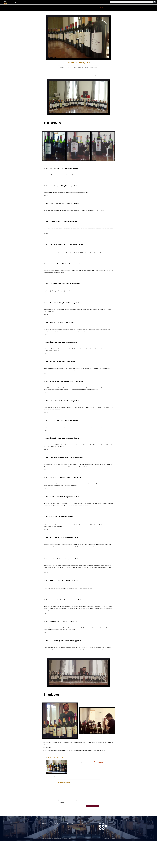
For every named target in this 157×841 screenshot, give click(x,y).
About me (74, 2)
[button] (43, 146)
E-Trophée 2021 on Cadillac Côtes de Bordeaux (100, 761)
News (82, 67)
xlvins (62, 67)
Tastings (86, 67)
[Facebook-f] (106, 826)
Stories (41, 2)
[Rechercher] (154, 2)
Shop (68, 2)
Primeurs (34, 2)
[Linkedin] (103, 826)
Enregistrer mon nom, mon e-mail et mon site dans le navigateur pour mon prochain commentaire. (76, 801)
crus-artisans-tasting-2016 (110, 7)
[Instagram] (100, 826)
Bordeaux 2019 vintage (78, 761)
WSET (48, 2)
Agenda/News (18, 2)
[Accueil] (100, 7)
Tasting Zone (56, 2)
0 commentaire (94, 67)
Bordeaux (26, 2)
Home (10, 2)
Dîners (62, 2)
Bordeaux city (77, 67)
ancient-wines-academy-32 (56, 775)
